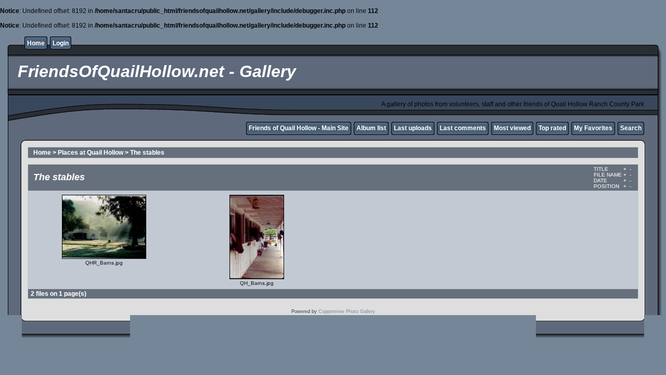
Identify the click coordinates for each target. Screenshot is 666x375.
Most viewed (512, 128)
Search (631, 128)
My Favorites (593, 128)
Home (36, 43)
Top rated (552, 128)
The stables (147, 152)
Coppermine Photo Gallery (346, 311)
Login (61, 43)
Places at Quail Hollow (90, 152)
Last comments (463, 128)
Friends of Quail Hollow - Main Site (299, 128)
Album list (371, 128)
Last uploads (413, 128)
